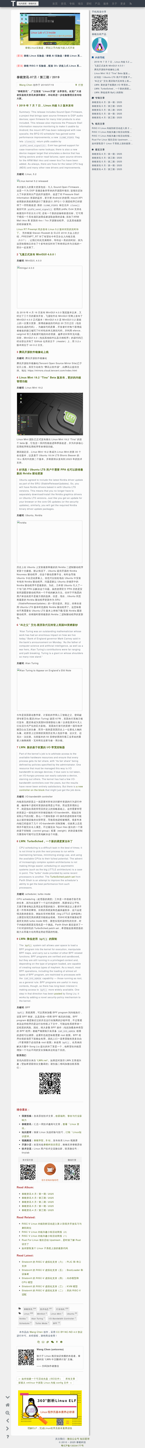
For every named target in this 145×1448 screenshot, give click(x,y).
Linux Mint (57, 1313)
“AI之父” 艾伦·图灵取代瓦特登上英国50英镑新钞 (118, 80)
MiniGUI (42, 1313)
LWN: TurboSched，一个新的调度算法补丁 (116, 88)
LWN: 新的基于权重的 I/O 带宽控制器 (113, 84)
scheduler (25, 1323)
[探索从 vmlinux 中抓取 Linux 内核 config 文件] (8, 1428)
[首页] (8, 1404)
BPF (56, 1323)
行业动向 (62, 1308)
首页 (55, 3)
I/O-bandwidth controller (62, 1318)
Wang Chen (25, 84)
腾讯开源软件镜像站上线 (106, 69)
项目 (80, 3)
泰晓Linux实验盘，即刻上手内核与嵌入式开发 (50, 47)
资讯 (63, 3)
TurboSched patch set (62, 876)
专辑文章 (100, 97)
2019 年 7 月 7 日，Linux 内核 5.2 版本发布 (116, 61)
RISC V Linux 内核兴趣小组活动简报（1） (113, 135)
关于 (114, 3)
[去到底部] (8, 1396)
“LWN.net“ (42, 1060)
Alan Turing (38, 1318)
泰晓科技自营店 (51, 1144)
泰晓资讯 (30, 1308)
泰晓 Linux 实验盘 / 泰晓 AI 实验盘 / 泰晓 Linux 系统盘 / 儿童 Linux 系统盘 (65, 55)
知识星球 (85, 1438)
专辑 (72, 3)
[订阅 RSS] (130, 3)
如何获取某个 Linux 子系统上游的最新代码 (113, 143)
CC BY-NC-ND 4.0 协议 (69, 1332)
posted (58, 993)
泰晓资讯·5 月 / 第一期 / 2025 (107, 113)
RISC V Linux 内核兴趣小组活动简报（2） (113, 131)
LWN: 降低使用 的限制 (38, 939)
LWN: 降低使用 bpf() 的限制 (108, 92)
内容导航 (99, 57)
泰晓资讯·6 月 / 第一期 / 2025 (107, 102)
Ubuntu (72, 1313)
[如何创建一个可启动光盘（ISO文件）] (8, 1420)
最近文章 (100, 149)
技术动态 (46, 1308)
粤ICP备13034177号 (72, 1445)
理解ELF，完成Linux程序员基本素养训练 (50, 1428)
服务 (106, 3)
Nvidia (23, 1318)
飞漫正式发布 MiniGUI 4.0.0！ (109, 65)
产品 (97, 3)
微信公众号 (73, 1438)
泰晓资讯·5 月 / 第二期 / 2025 (107, 109)
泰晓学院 (38, 1140)
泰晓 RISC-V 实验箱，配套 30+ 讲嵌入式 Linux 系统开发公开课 (59, 65)
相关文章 (100, 123)
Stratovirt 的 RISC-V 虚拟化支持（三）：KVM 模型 (50, 1286)
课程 (89, 3)
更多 (123, 3)
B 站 (48, 1140)
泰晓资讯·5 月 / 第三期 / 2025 (107, 105)
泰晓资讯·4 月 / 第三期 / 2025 (107, 117)
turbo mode (42, 1323)
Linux (28, 1313)
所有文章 (70, 1378)
